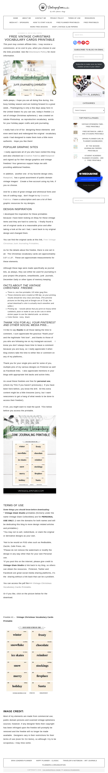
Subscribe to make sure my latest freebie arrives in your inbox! (89, 65)
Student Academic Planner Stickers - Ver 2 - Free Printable (92, 158)
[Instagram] (79, 42)
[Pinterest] (83, 42)
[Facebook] (75, 42)
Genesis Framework (72, 770)
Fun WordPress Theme (52, 770)
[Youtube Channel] (87, 42)
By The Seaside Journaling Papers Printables (93, 148)
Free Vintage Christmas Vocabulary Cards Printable (30, 38)
